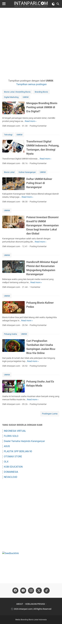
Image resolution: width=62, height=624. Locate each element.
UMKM (25, 97)
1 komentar (35, 287)
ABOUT (19, 604)
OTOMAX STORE (13, 456)
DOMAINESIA (11, 471)
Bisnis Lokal (9, 172)
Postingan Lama (49, 413)
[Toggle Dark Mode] (53, 4)
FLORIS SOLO (11, 436)
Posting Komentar (38, 126)
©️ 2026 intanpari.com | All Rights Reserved (31, 609)
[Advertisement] (31, 43)
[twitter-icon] (39, 591)
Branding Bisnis (41, 92)
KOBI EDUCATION (13, 466)
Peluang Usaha (10, 334)
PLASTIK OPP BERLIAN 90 (18, 451)
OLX (6, 461)
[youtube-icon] (23, 591)
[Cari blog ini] (58, 4)
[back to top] (56, 617)
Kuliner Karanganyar (27, 172)
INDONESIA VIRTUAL (15, 430)
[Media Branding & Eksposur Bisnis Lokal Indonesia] (31, 4)
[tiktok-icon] (47, 591)
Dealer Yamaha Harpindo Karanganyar (24, 441)
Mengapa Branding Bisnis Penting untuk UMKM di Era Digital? (41, 107)
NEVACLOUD (10, 477)
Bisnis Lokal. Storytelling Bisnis (17, 92)
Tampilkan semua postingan (31, 84)
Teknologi (8, 135)
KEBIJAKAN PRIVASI (35, 604)
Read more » (30, 121)
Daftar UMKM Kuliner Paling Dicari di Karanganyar (39, 183)
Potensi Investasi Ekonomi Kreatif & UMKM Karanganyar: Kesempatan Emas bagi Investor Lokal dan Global (42, 225)
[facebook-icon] (15, 591)
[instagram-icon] (31, 591)
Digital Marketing (11, 97)
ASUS (7, 446)
